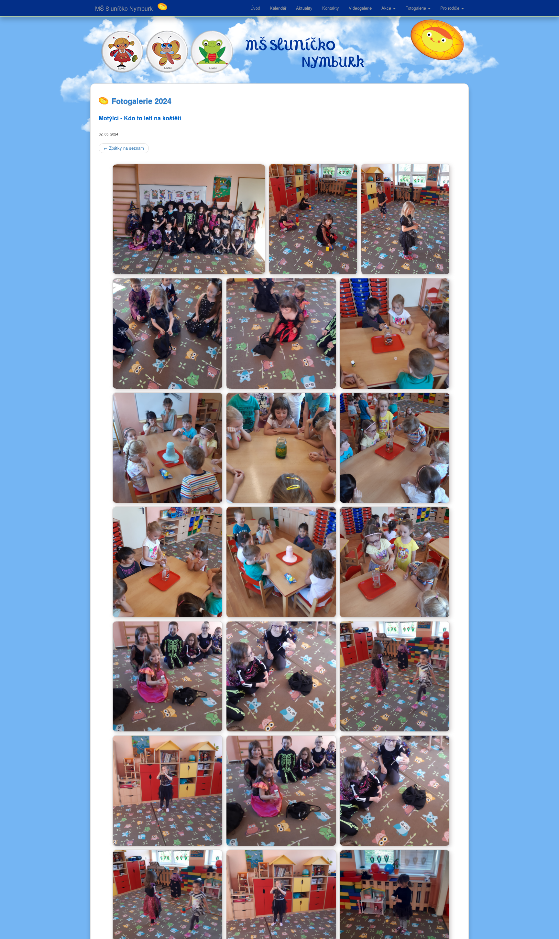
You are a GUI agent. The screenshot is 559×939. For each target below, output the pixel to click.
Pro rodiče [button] (450, 8)
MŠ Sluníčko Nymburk (124, 8)
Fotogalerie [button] (416, 8)
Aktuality (304, 8)
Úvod (255, 8)
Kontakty (330, 8)
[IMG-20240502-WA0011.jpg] (394, 500)
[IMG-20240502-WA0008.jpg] (167, 500)
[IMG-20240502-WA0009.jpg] (281, 500)
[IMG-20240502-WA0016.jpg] (394, 728)
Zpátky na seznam (124, 148)
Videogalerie (360, 8)
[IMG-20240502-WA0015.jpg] (281, 728)
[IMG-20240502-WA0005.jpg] (281, 385)
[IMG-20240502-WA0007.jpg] (394, 385)
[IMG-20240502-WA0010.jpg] (281, 614)
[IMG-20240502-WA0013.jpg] (394, 614)
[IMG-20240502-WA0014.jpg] (167, 728)
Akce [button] (386, 8)
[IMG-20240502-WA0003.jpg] (405, 271)
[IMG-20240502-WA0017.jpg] (167, 842)
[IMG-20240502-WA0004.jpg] (167, 385)
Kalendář (278, 8)
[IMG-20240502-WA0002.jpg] (313, 271)
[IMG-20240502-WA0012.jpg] (167, 614)
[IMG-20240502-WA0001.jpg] (189, 271)
